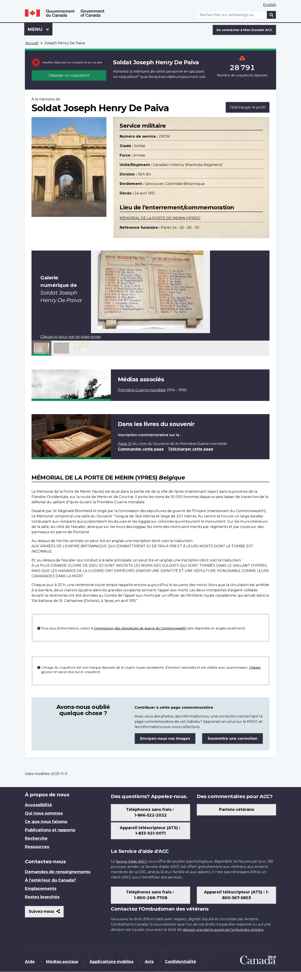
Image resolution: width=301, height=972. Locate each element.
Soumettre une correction (232, 738)
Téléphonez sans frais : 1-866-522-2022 (150, 812)
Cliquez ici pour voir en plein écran (70, 337)
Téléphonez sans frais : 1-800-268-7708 (150, 895)
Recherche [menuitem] (36, 838)
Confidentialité (180, 961)
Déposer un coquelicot (69, 75)
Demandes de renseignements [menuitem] (57, 871)
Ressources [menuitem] (37, 846)
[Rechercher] (271, 15)
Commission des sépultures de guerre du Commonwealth (140, 628)
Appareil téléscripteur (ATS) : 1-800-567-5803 (236, 895)
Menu (40, 29)
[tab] (41, 348)
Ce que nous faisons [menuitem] (46, 821)
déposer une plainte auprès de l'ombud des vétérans (223, 930)
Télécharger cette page (190, 449)
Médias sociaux (62, 961)
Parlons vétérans (236, 809)
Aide (30, 961)
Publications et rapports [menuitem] (50, 830)
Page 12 (125, 444)
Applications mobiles (111, 961)
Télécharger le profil (247, 107)
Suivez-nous (46, 913)
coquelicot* (129, 77)
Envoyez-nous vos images (165, 738)
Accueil (31, 43)
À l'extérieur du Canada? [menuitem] (50, 880)
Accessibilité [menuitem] (38, 804)
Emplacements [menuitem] (40, 888)
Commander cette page (141, 449)
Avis (149, 961)
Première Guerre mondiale (142, 390)
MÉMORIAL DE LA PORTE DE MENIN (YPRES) (160, 218)
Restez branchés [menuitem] (42, 897)
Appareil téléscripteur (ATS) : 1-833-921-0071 (150, 830)
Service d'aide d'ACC (131, 861)
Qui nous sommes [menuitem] (44, 813)
